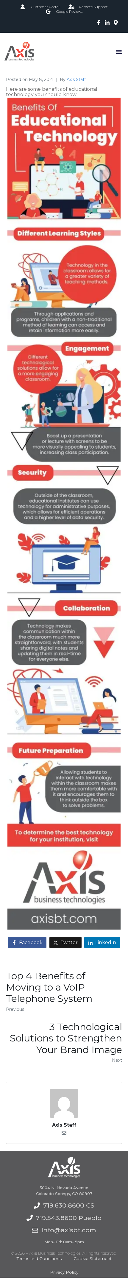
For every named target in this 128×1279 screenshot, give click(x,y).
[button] (119, 51)
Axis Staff (76, 79)
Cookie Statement (93, 1258)
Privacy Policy (64, 1272)
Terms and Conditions (39, 1258)
